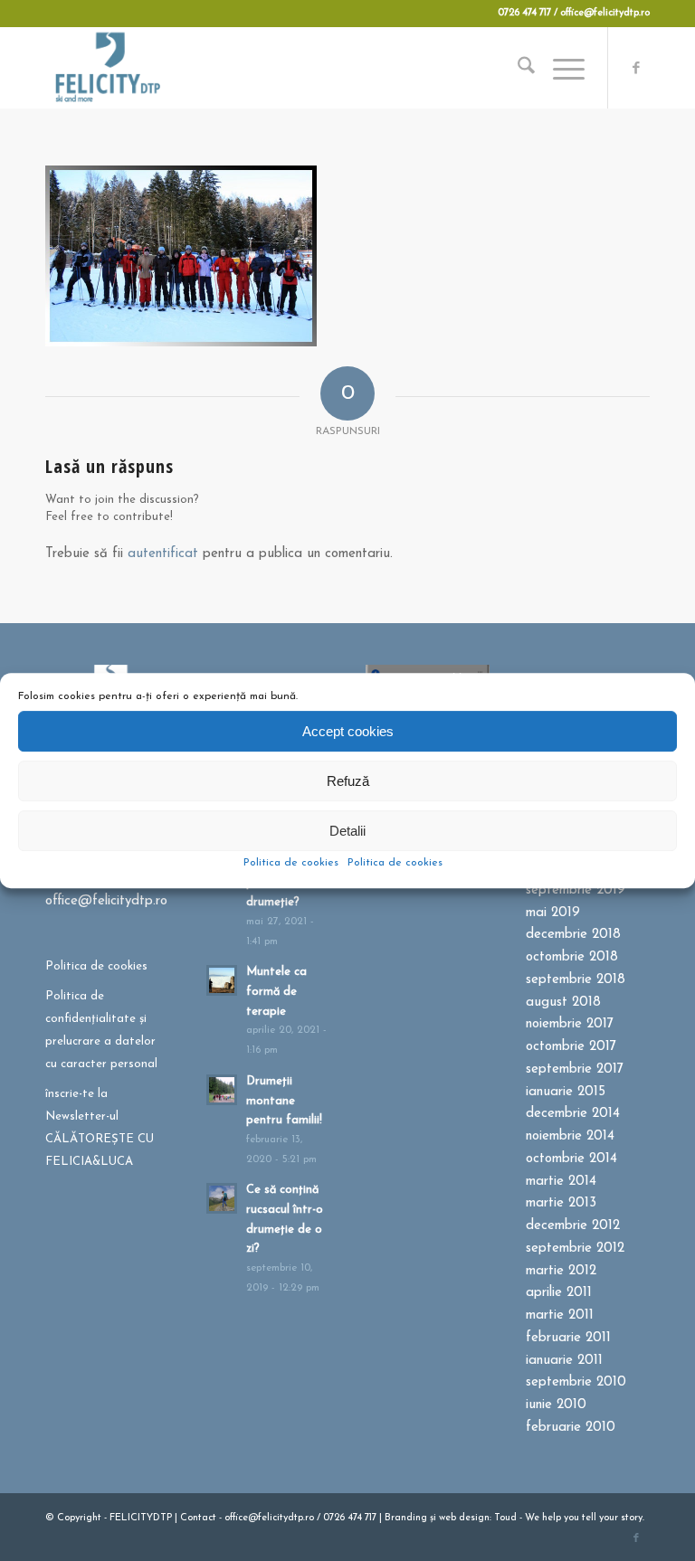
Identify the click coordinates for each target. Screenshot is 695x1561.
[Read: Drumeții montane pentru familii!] (221, 1090)
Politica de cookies (290, 862)
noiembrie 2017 (570, 1024)
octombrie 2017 (571, 1047)
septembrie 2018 (575, 980)
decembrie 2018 (573, 934)
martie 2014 (561, 1181)
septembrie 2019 (575, 890)
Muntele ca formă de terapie (276, 991)
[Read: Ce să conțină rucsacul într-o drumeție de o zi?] (221, 1198)
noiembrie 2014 (570, 1136)
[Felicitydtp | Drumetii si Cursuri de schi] (107, 68)
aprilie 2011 (559, 1293)
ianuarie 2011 (564, 1360)
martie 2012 (561, 1271)
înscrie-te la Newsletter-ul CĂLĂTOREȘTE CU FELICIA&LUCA (99, 1127)
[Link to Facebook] (636, 67)
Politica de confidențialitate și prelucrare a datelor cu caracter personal (101, 1029)
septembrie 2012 (575, 1248)
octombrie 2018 (572, 957)
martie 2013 (561, 1203)
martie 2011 (560, 1315)
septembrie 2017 (575, 1069)
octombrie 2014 (571, 1159)
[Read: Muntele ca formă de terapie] (221, 980)
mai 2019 (553, 913)
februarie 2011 (568, 1338)
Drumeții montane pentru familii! (284, 1100)
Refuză (348, 781)
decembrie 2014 (573, 1114)
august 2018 (563, 1002)
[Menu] (560, 68)
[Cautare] (517, 68)
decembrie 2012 (573, 1226)
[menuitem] (517, 68)
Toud (505, 1518)
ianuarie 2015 (565, 1092)
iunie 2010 (556, 1405)
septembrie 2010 (576, 1382)
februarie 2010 (570, 1427)
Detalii (347, 830)
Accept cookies (348, 731)
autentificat (163, 554)
